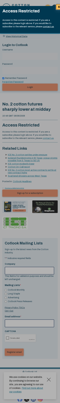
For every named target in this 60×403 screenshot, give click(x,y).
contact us (48, 26)
